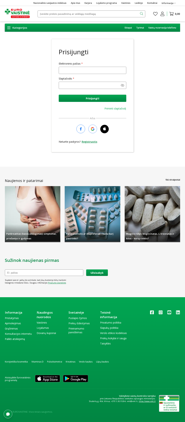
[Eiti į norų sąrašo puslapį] (155, 14)
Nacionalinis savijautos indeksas (49, 3)
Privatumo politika (110, 322)
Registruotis (89, 141)
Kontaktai (152, 3)
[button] (17, 28)
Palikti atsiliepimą (15, 339)
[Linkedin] (178, 313)
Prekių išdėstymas (79, 323)
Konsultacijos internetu (18, 333)
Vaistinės (125, 3)
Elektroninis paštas (70, 63)
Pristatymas (12, 318)
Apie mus (75, 3)
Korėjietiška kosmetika (16, 361)
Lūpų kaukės (102, 361)
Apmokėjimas (13, 323)
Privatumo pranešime (57, 283)
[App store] (47, 379)
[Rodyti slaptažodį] (122, 85)
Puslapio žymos (77, 318)
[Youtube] (169, 313)
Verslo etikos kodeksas (113, 333)
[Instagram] (160, 313)
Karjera (88, 3)
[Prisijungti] (162, 14)
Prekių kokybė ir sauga (113, 338)
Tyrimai (140, 27)
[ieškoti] (142, 13)
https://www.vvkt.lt (147, 401)
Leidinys (139, 3)
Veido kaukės (85, 361)
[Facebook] (152, 313)
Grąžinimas (11, 328)
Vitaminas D (37, 361)
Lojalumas (43, 327)
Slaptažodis (65, 78)
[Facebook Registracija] (80, 129)
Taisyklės (105, 343)
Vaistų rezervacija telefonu (162, 27)
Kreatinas (70, 361)
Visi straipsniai (172, 179)
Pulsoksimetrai (54, 361)
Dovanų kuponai (46, 333)
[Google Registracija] (92, 129)
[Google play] (75, 379)
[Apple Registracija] (104, 129)
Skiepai (128, 27)
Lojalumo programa (106, 3)
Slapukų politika (109, 327)
